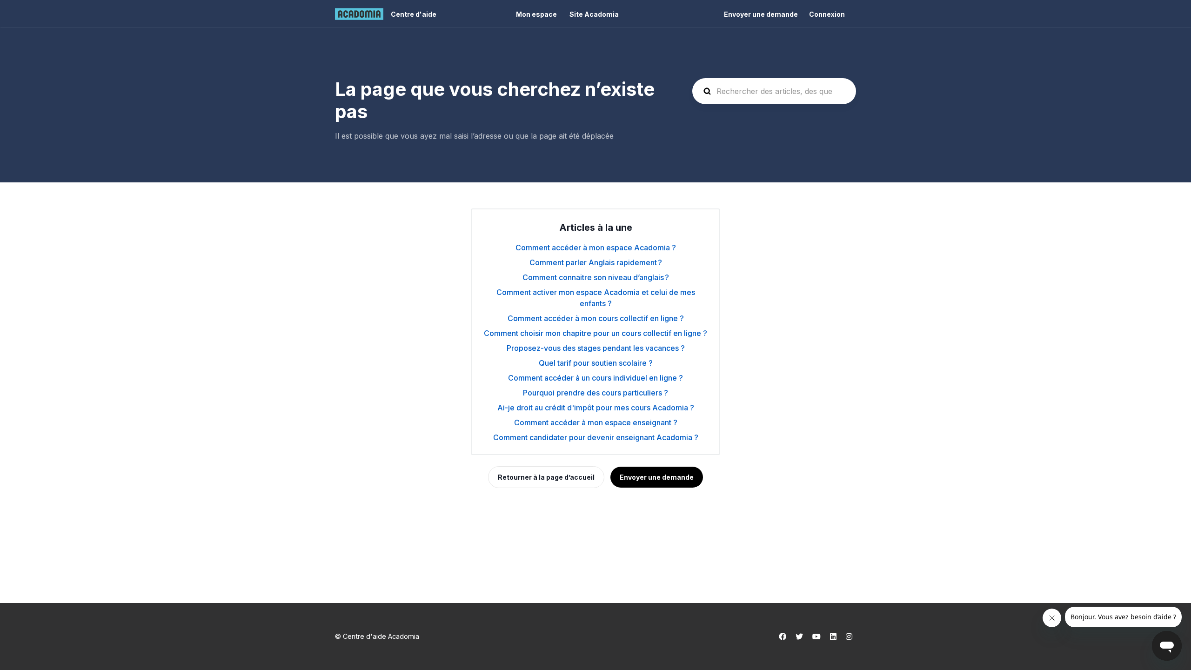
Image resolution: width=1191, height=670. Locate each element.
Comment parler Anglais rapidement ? (595, 262)
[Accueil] (359, 14)
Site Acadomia (594, 14)
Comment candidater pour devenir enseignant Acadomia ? (595, 437)
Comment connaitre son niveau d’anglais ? (595, 277)
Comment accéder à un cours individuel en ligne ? (595, 377)
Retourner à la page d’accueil (546, 477)
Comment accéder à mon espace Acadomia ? (595, 247)
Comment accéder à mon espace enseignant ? (595, 422)
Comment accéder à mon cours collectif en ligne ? (596, 318)
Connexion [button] (827, 14)
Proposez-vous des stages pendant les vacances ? (596, 348)
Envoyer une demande (761, 14)
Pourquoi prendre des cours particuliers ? (595, 392)
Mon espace (536, 14)
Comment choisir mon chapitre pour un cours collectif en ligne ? (595, 333)
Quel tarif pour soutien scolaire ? (596, 363)
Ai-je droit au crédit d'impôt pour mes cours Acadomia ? (595, 407)
